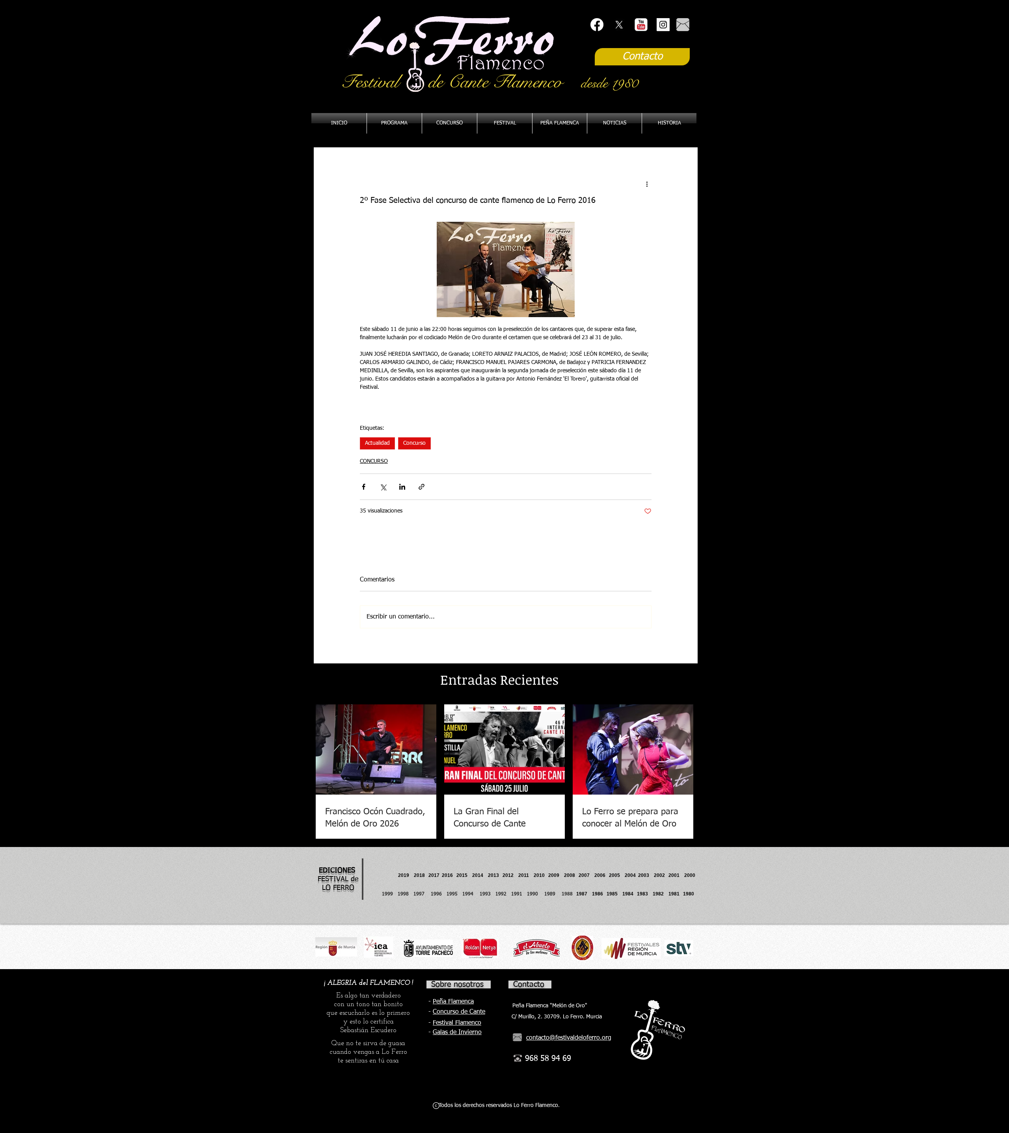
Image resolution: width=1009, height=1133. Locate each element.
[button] (559, 123)
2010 (539, 875)
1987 (584, 894)
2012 (510, 875)
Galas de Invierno (457, 1032)
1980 (689, 894)
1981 (673, 894)
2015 (461, 875)
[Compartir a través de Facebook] (363, 486)
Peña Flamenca (453, 1002)
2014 (477, 875)
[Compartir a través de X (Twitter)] (383, 486)
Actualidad (377, 443)
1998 (405, 894)
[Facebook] (596, 24)
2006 (601, 875)
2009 (556, 875)
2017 (433, 875)
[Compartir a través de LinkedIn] (402, 486)
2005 (617, 875)
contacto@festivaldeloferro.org (568, 1038)
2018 (420, 875)
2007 (586, 875)
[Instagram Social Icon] (663, 24)
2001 (676, 875)
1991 (516, 894)
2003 (646, 875)
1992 (500, 894)
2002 (659, 875)
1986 (598, 894)
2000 (689, 875)
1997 (422, 894)
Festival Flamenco (457, 1023)
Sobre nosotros (457, 984)
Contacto (528, 984)
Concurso (414, 443)
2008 (571, 875)
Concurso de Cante (459, 1012)
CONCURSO (374, 461)
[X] (619, 24)
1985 (612, 894)
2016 (447, 875)
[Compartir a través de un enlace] (421, 486)
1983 (642, 894)
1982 (660, 894)
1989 (552, 894)
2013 (495, 875)
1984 (629, 894)
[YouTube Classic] (641, 24)
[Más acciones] (647, 184)
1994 (469, 894)
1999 (390, 894)
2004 (630, 875)
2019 (404, 875)
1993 (485, 894)
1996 (439, 894)
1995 (453, 894)
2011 (526, 875)
